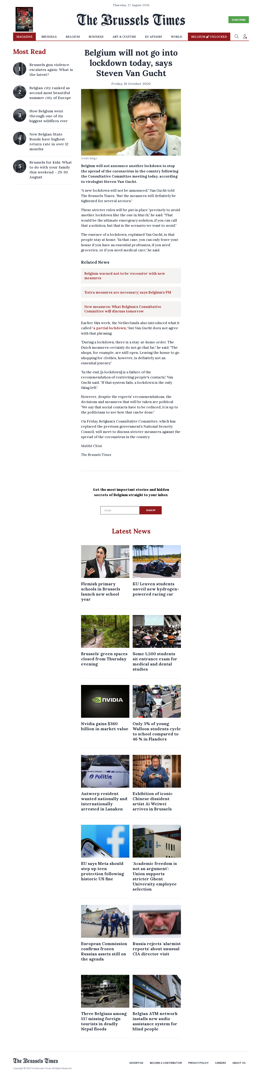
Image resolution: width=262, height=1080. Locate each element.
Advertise (136, 1063)
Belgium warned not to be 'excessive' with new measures (124, 275)
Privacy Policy (198, 1063)
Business (96, 37)
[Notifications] (245, 37)
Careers (220, 1063)
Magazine (24, 37)
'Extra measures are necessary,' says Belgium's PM (127, 292)
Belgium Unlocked (209, 37)
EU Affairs (153, 37)
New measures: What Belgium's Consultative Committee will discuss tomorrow (122, 308)
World (176, 37)
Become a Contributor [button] (166, 1063)
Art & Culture (124, 37)
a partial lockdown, (110, 328)
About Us (239, 1063)
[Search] (237, 37)
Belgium (73, 37)
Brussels (49, 37)
